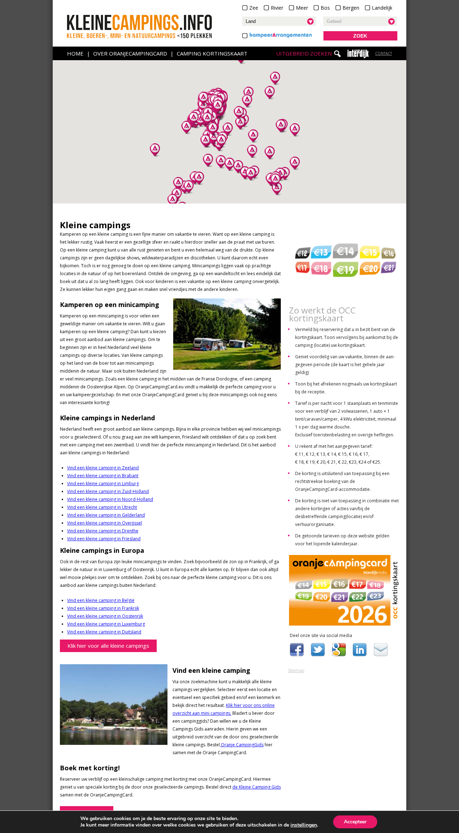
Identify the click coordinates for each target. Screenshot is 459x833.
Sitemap (296, 670)
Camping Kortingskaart (212, 53)
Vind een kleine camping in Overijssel (104, 523)
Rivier (277, 7)
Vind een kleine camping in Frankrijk (103, 608)
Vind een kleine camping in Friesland (104, 539)
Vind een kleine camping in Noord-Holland (110, 499)
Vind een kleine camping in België (100, 600)
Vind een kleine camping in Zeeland (103, 468)
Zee (253, 7)
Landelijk (382, 7)
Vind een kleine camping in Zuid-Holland (108, 491)
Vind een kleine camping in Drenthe (102, 531)
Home (75, 53)
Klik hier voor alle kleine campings (108, 645)
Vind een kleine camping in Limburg (103, 483)
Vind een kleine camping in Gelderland (106, 515)
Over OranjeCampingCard (130, 53)
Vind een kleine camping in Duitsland (104, 632)
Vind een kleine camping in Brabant (102, 476)
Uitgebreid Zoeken (304, 53)
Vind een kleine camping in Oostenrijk (105, 616)
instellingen (303, 825)
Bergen (350, 7)
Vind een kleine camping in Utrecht (102, 507)
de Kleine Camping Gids (256, 787)
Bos (325, 7)
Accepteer (355, 821)
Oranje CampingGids (242, 745)
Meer (302, 7)
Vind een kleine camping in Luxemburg (106, 624)
